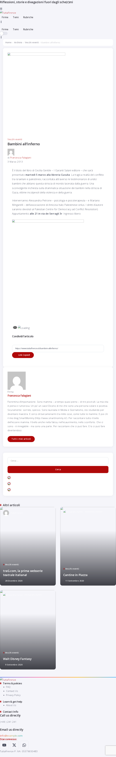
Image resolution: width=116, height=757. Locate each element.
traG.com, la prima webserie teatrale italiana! (22, 573)
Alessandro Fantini (93, 511)
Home (8, 42)
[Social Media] (4, 745)
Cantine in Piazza (75, 575)
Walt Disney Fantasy (17, 659)
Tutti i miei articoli (21, 439)
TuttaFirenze (17, 512)
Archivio (18, 42)
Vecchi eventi (32, 42)
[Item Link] (28, 546)
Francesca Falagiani (20, 157)
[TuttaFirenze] (8, 12)
